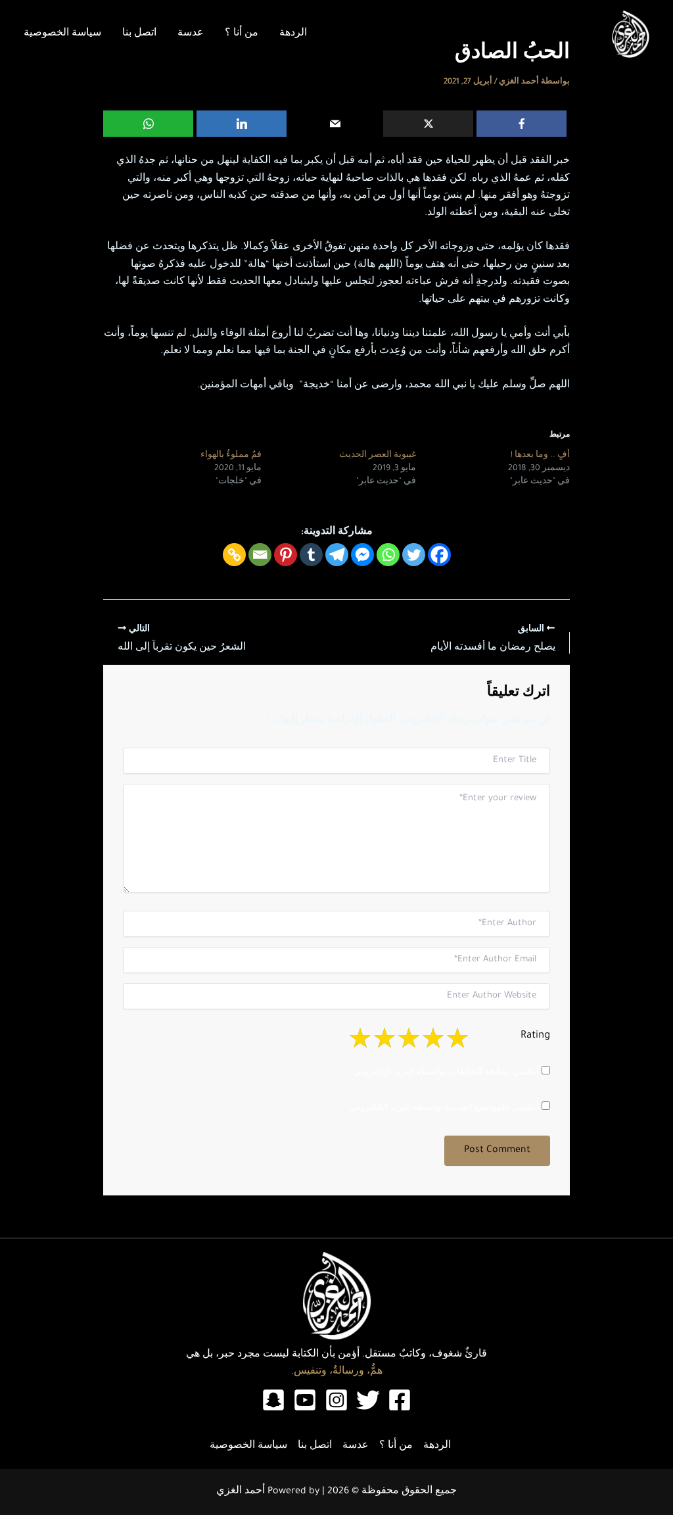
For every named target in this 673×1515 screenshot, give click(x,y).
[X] (428, 123)
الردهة (293, 34)
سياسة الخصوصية (62, 34)
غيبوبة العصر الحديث (377, 455)
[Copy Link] (234, 554)
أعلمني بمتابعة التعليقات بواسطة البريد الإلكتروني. (444, 1073)
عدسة (190, 34)
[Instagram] (336, 1400)
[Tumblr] (311, 554)
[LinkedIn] (242, 123)
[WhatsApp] (148, 123)
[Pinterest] (285, 554)
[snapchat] (273, 1400)
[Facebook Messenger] (362, 554)
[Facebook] (521, 123)
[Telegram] (336, 554)
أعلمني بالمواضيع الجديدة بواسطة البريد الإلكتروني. (443, 1108)
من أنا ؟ (241, 34)
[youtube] (305, 1400)
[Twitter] (413, 554)
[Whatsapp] (388, 554)
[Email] (335, 123)
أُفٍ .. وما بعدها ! (540, 455)
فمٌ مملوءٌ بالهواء (231, 455)
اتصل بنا (139, 34)
